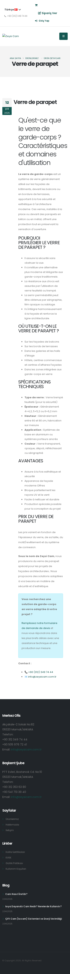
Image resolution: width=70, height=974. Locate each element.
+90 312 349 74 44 (14, 739)
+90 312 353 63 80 (14, 787)
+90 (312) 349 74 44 (40, 672)
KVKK (8, 857)
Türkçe (9, 9)
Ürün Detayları (52, 58)
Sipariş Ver (49, 13)
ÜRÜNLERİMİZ (31, 58)
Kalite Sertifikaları (15, 852)
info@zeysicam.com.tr (42, 677)
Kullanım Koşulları (16, 868)
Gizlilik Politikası (14, 863)
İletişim (10, 830)
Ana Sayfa (15, 58)
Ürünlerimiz (12, 819)
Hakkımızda (12, 824)
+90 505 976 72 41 (14, 744)
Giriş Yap (43, 20)
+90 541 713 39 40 (14, 792)
